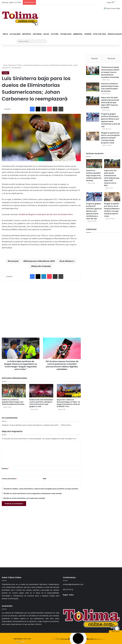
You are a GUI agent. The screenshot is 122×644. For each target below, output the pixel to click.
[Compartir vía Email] (55, 109)
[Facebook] (32, 109)
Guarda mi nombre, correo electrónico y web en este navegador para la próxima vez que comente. (41, 489)
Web (44, 479)
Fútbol (19, 65)
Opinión (87, 34)
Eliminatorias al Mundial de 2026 (40, 261)
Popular (94, 58)
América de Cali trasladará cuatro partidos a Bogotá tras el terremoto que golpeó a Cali (41, 403)
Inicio (5, 34)
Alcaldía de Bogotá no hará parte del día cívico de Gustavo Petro (46, 214)
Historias (37, 34)
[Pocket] (49, 109)
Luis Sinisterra (67, 261)
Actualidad (15, 34)
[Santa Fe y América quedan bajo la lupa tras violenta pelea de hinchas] (14, 390)
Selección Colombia (41, 266)
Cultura (54, 34)
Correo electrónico (9, 479)
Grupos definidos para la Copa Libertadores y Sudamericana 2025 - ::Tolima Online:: (40, 425)
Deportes (26, 34)
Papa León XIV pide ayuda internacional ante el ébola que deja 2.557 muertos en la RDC (110, 102)
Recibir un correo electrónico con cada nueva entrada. (24, 498)
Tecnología (65, 34)
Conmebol (14, 261)
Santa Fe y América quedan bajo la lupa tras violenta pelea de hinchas (13, 401)
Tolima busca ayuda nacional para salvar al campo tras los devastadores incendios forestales (110, 72)
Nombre (5, 468)
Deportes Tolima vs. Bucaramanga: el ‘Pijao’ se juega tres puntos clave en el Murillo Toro (68, 403)
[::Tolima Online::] (20, 18)
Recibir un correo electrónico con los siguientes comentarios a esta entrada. (33, 493)
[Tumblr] (43, 109)
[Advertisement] (41, 308)
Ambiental (78, 34)
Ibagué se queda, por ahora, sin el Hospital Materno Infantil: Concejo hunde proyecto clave (110, 138)
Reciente (111, 58)
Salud (46, 34)
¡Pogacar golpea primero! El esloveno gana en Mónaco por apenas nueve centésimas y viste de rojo (110, 120)
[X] (38, 109)
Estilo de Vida (99, 34)
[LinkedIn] (43, 276)
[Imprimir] (60, 109)
